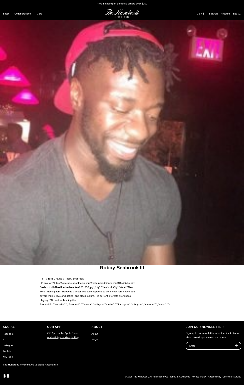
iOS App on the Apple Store (62, 333)
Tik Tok (7, 351)
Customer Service (232, 376)
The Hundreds (140, 376)
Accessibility (214, 376)
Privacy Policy (198, 376)
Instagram (8, 345)
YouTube (8, 356)
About (94, 333)
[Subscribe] (236, 346)
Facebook (8, 333)
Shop (6, 13)
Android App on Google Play (63, 337)
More (39, 13)
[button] (237, 13)
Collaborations (22, 13)
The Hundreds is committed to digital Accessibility (30, 364)
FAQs (94, 339)
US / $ (200, 13)
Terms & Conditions (180, 376)
